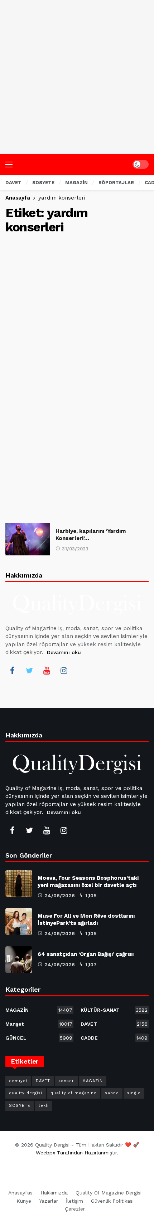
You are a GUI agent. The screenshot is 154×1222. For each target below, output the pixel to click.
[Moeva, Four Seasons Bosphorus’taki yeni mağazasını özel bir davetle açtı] (18, 883)
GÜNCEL (38, 1038)
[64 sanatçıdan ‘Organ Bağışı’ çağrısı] (18, 959)
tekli (44, 1105)
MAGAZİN (38, 1010)
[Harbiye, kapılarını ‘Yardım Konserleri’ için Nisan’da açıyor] (27, 539)
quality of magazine (73, 1093)
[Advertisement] (77, 77)
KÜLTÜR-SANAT (114, 1010)
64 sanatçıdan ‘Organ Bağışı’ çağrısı (86, 954)
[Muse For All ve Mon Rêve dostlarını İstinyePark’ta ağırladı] (18, 921)
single (134, 1093)
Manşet (38, 1024)
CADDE (114, 1038)
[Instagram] (64, 670)
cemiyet (18, 1081)
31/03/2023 (75, 548)
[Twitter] (29, 670)
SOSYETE (19, 1105)
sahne (112, 1093)
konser (66, 1081)
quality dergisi (25, 1093)
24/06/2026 (59, 895)
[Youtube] (46, 670)
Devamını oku (64, 652)
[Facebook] (12, 670)
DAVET (114, 1024)
